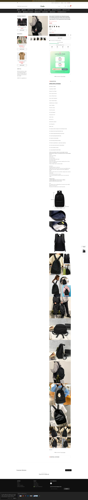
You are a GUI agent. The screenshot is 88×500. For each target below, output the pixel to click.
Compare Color (45, 34)
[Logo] (42, 6)
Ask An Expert (63, 76)
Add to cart (22, 30)
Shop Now (64, 69)
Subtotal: (50, 32)
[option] (38, 26)
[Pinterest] (17, 2)
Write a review (68, 470)
